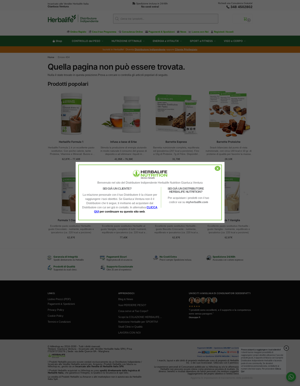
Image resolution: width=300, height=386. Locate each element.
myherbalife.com (197, 202)
